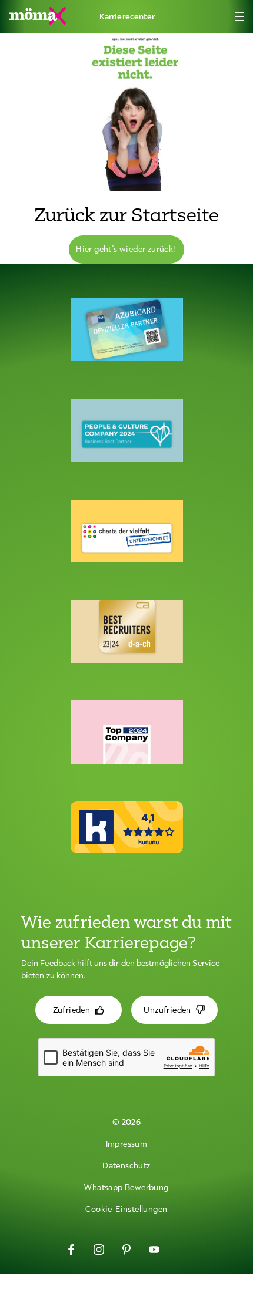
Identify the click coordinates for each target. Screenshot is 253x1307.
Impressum (127, 1143)
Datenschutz (126, 1165)
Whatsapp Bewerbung (126, 1187)
